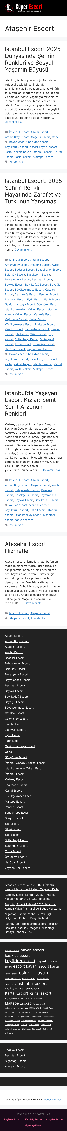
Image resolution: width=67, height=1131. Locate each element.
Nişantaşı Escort (15, 1061)
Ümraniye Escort (43, 344)
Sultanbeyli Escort (26, 339)
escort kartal (49, 966)
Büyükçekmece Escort (29, 289)
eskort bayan (22, 151)
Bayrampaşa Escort (17, 279)
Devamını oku (13, 121)
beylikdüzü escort (48, 961)
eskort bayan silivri (13, 979)
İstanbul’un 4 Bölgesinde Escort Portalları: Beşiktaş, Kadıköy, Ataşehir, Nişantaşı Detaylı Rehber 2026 (32, 928)
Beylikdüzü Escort (36, 284)
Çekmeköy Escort (26, 294)
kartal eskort (23, 157)
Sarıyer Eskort (24, 1016)
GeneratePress (52, 1099)
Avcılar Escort (14, 652)
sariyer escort (24, 520)
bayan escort (18, 142)
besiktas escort (38, 142)
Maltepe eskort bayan (14, 1008)
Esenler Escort (48, 294)
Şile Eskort (36, 1029)
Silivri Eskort (48, 1016)
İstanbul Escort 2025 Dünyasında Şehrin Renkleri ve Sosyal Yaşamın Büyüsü (32, 59)
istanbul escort (42, 151)
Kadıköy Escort (44, 314)
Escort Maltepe (11, 974)
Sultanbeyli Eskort (28, 1021)
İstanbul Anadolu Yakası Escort (25, 309)
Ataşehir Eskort (41, 618)
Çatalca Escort (14, 713)
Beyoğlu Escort (14, 702)
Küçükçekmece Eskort (34, 999)
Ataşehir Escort (40, 137)
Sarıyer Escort (14, 818)
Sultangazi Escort (16, 845)
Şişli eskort (9, 1033)
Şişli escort (12, 834)
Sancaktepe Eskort (42, 1012)
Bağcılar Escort (24, 269)
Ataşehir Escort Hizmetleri (25, 547)
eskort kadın (28, 978)
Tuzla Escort (23, 344)
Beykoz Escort (14, 284)
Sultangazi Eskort (12, 1025)
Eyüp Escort (35, 299)
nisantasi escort (32, 1008)
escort (8, 966)
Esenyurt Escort (15, 299)
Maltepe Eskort (39, 1004)
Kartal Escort (37, 319)
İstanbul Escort (19, 132)
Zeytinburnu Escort (39, 349)
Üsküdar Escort (15, 349)
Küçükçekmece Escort (19, 324)
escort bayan (38, 147)
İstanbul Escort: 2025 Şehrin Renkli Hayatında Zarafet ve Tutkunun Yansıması (33, 191)
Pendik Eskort (10, 1012)
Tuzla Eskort (46, 1025)
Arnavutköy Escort (17, 137)
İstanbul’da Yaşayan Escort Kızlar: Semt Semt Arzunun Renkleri (31, 403)
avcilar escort (18, 505)
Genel (56, 137)
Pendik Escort (14, 329)
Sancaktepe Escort (37, 329)
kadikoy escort (31, 515)
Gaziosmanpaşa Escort (20, 304)
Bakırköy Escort (15, 274)
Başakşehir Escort (38, 274)
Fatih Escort (52, 299)
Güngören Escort (48, 304)
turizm (24, 1024)
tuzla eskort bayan (12, 1029)
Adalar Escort (39, 132)
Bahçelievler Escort (48, 269)
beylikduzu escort (16, 147)
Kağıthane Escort (16, 319)
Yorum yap (16, 161)
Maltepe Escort (43, 157)
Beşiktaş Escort (42, 279)
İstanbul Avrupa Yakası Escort (24, 768)
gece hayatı (11, 984)
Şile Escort (22, 334)
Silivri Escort (38, 334)
